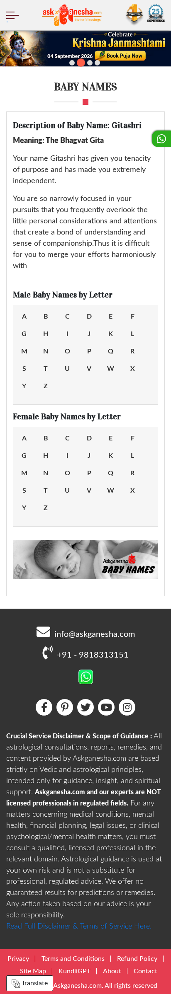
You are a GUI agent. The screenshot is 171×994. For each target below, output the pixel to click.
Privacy (18, 958)
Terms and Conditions (73, 958)
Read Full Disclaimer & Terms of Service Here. (78, 926)
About (112, 971)
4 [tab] (97, 62)
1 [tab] (72, 62)
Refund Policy (137, 958)
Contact (145, 971)
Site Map (33, 971)
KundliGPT (74, 971)
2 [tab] (81, 62)
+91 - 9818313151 (93, 655)
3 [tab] (90, 62)
